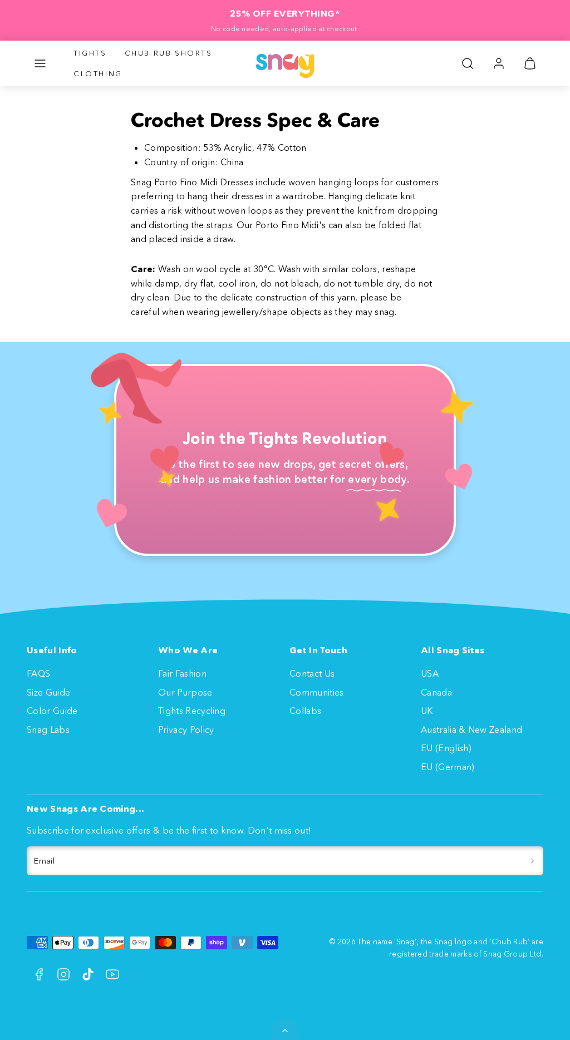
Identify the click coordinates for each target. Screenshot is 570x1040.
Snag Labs (48, 729)
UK (427, 710)
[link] (498, 63)
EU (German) (448, 766)
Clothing (97, 73)
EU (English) (446, 747)
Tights (90, 52)
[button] (40, 63)
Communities (316, 692)
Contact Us (312, 673)
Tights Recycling (191, 710)
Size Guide (48, 692)
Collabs (305, 710)
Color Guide (52, 710)
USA (430, 673)
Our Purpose (185, 692)
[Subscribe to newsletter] (532, 860)
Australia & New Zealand (471, 729)
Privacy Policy (186, 729)
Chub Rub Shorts (169, 52)
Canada (436, 692)
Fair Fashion (182, 673)
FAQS (38, 673)
